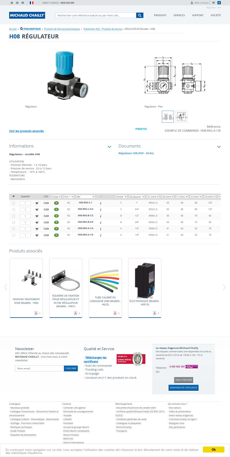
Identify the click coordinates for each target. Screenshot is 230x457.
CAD (46, 203)
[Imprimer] (22, 2)
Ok (214, 449)
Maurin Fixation (71, 434)
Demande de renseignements (78, 411)
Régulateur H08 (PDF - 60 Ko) (136, 153)
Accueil (13, 29)
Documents (36, 313)
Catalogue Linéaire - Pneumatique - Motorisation (34, 419)
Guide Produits (17, 430)
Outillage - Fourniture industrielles (27, 423)
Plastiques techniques (21, 427)
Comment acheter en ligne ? (183, 419)
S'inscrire (70, 368)
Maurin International (73, 442)
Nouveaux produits (19, 407)
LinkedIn (67, 419)
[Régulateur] (69, 77)
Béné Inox (68, 438)
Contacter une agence (74, 407)
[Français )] (33, 2)
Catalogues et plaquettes (128, 423)
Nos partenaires (177, 427)
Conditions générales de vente (131, 419)
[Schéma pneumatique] (181, 117)
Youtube (67, 415)
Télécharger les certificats (95, 359)
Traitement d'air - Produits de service (102, 29)
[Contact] (17, 2)
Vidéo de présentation (180, 411)
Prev (26, 71)
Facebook (68, 423)
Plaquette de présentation (23, 434)
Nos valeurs (175, 407)
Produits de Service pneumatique (62, 29)
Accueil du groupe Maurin (76, 427)
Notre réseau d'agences (181, 415)
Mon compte (201, 2)
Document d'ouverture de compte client (136, 407)
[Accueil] (12, 2)
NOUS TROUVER (184, 379)
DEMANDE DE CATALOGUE (183, 387)
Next (111, 71)
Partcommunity (124, 427)
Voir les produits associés (26, 131)
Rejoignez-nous (176, 423)
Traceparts (121, 430)
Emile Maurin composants (76, 430)
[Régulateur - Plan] (174, 77)
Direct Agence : (58, 2)
